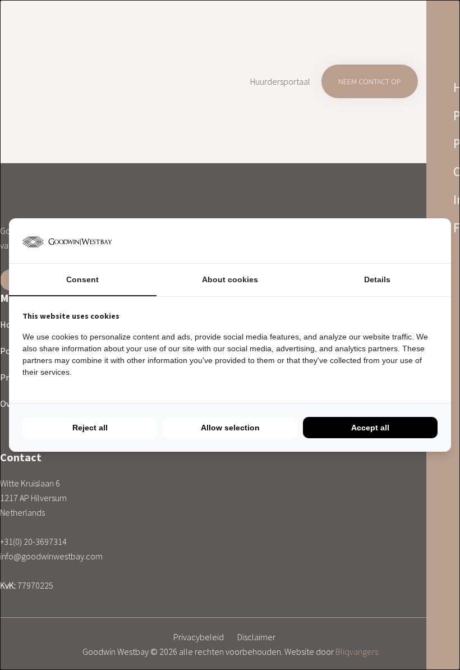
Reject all (90, 427)
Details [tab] (377, 279)
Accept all (370, 427)
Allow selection (230, 427)
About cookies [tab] (230, 279)
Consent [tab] (82, 279)
